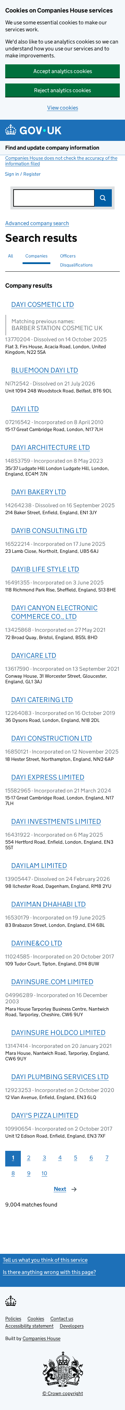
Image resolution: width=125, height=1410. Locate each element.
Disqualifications (76, 265)
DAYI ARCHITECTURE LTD (50, 447)
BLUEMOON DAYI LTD (44, 370)
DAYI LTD (25, 409)
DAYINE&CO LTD (36, 943)
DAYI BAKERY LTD (38, 492)
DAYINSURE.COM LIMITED (52, 982)
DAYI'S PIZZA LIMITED (44, 1115)
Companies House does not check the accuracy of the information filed (61, 161)
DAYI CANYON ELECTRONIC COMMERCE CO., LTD (54, 612)
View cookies (62, 107)
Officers (68, 255)
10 (44, 1173)
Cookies (35, 1318)
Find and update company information (52, 147)
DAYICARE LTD (33, 655)
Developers (72, 1326)
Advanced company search (37, 223)
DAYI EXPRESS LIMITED (47, 777)
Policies (13, 1318)
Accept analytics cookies (62, 71)
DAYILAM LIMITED (39, 865)
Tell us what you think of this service (45, 1260)
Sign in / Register (23, 174)
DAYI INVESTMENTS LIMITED (56, 821)
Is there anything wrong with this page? (49, 1272)
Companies (36, 255)
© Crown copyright (62, 1393)
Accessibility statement (29, 1326)
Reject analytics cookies (62, 90)
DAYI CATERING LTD (42, 699)
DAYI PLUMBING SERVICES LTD (60, 1077)
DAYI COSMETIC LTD (42, 304)
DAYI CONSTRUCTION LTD (51, 738)
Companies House (41, 1338)
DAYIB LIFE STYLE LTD (45, 569)
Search (103, 198)
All (10, 255)
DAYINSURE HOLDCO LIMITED (58, 1032)
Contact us (61, 1318)
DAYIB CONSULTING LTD (49, 530)
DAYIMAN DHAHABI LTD (48, 904)
